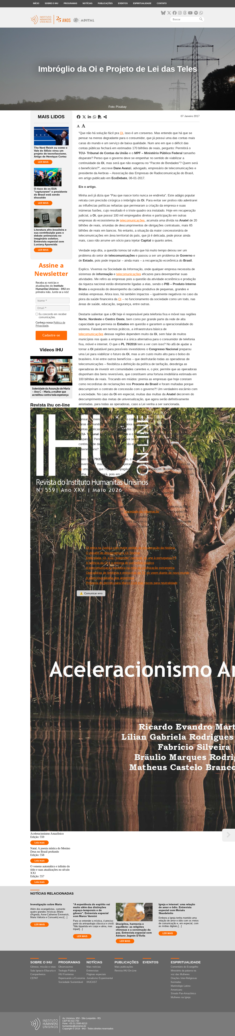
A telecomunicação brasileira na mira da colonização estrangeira (130, 568)
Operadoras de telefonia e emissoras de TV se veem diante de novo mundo (137, 573)
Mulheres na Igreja (180, 997)
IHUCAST (91, 982)
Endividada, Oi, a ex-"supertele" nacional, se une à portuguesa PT (131, 558)
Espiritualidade (142, 3)
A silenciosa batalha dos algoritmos (110, 578)
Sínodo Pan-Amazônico (183, 993)
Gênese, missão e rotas (43, 966)
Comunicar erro (91, 593)
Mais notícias (93, 966)
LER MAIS (43, 162)
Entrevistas (92, 970)
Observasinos (65, 966)
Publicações (105, 3)
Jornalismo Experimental (99, 978)
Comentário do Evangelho (184, 966)
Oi (121, 133)
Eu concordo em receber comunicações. (53, 316)
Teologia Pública (67, 970)
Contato (162, 3)
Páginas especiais (96, 974)
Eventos (123, 3)
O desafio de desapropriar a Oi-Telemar (113, 553)
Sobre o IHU (51, 3)
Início (36, 3)
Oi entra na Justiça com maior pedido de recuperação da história (130, 548)
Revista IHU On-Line (125, 970)
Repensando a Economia (71, 978)
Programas (70, 3)
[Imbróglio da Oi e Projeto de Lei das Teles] (105, 117)
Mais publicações (124, 966)
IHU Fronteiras (66, 974)
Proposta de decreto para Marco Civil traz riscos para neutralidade (131, 583)
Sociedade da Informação (141, 511)
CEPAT (34, 978)
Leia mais (40, 842)
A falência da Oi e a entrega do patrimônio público (120, 563)
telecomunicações (132, 220)
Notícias (87, 3)
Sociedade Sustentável (70, 982)
